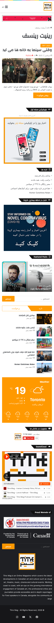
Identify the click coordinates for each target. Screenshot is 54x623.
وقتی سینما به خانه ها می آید (27, 49)
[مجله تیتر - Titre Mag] (48, 6)
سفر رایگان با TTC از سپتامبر (38, 184)
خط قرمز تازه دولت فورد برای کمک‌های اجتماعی (30, 188)
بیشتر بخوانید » (42, 95)
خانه (48, 28)
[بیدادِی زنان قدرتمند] (44, 319)
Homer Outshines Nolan (39, 193)
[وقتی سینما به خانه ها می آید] (27, 70)
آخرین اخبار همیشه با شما (27, 116)
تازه (40, 308)
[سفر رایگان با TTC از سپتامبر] (44, 343)
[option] (27, 277)
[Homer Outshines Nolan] (44, 368)
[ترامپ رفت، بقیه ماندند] (44, 331)
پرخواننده (16, 308)
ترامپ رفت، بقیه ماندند (40, 180)
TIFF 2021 (46, 46)
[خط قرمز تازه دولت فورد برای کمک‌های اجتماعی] (44, 356)
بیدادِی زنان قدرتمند (42, 176)
